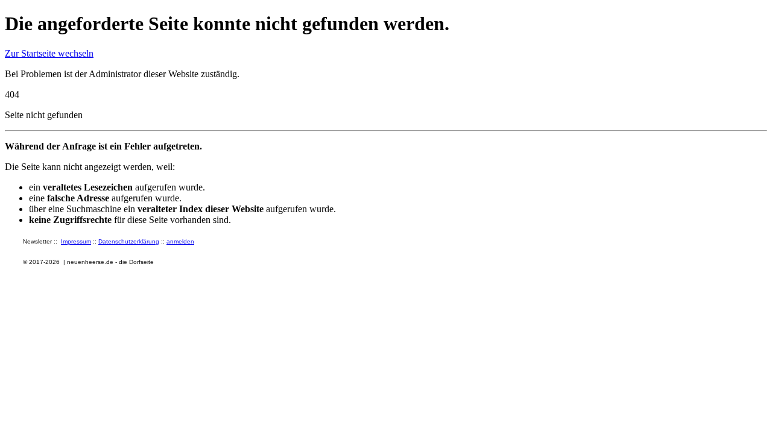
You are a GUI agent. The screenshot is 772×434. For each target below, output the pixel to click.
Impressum (76, 241)
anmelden (180, 241)
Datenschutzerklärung (128, 241)
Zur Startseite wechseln (49, 53)
